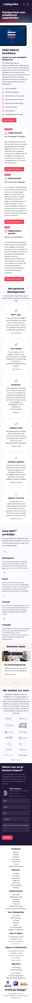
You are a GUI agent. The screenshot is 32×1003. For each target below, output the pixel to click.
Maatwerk (16, 412)
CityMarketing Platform (16, 866)
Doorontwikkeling (16, 885)
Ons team (16, 920)
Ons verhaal (16, 916)
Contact (19, 997)
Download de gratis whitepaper (16, 908)
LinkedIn (10, 993)
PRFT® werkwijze (16, 918)
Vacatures (16, 923)
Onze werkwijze (16, 333)
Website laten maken (16, 906)
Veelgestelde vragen (16, 897)
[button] (24, 4)
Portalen (16, 855)
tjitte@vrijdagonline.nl (19, 796)
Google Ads (16, 880)
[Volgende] (17, 683)
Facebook (15, 993)
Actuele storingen (16, 927)
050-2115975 (16, 944)
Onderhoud (16, 904)
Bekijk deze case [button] (9, 674)
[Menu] (27, 4)
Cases (16, 864)
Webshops (16, 857)
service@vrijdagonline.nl (16, 955)
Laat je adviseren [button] (9, 120)
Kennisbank (16, 894)
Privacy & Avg (18, 995)
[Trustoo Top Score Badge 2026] (15, 983)
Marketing (16, 887)
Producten (16, 849)
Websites (16, 852)
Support (16, 925)
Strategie (16, 873)
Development (16, 878)
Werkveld (13, 997)
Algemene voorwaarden (16, 930)
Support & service (16, 518)
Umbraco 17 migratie (9, 995)
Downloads (16, 899)
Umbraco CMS (16, 446)
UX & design (16, 369)
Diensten (16, 870)
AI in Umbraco (16, 859)
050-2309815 (16, 958)
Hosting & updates (16, 482)
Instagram (21, 993)
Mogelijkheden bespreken (14, 169)
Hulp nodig (16, 901)
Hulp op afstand (16, 960)
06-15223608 (16, 793)
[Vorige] (15, 683)
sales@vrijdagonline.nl (16, 941)
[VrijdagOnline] (10, 4)
